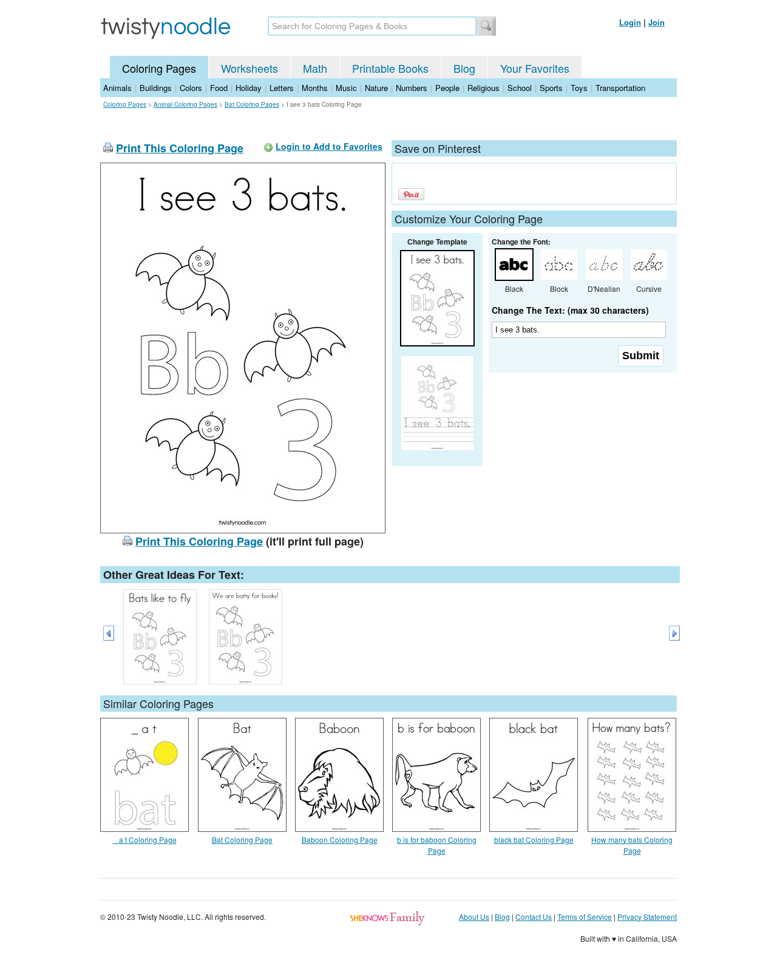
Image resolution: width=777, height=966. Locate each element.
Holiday (249, 87)
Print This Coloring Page (179, 148)
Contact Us (533, 916)
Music (346, 87)
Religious (483, 87)
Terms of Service (584, 916)
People (447, 87)
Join (656, 22)
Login (630, 22)
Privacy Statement (647, 916)
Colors (191, 87)
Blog (464, 68)
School (519, 87)
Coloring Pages (159, 68)
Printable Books (390, 68)
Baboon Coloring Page (340, 839)
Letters (282, 87)
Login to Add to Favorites (329, 146)
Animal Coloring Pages (185, 104)
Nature (376, 87)
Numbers (411, 87)
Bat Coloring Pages (252, 104)
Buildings (156, 87)
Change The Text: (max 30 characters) (570, 310)
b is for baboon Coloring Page (437, 845)
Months (315, 87)
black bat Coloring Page (534, 839)
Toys (579, 87)
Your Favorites (534, 68)
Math (315, 68)
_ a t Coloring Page (145, 839)
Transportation (620, 87)
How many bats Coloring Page (632, 845)
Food (219, 87)
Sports (551, 87)
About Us (474, 916)
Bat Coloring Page (242, 839)
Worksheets (249, 68)
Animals (117, 87)
